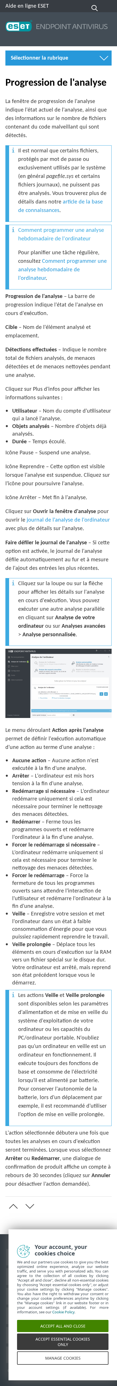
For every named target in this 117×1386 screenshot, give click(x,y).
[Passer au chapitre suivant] (28, 1206)
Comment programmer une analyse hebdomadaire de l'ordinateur (62, 270)
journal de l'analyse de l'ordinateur (68, 520)
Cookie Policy (63, 1318)
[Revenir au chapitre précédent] (12, 1206)
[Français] (108, 8)
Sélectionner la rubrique (39, 58)
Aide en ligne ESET (27, 6)
